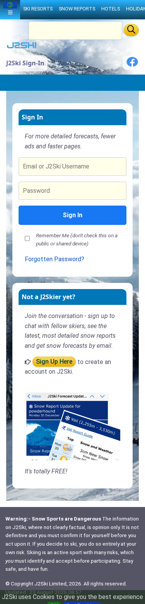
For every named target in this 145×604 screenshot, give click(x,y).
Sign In (72, 215)
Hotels (110, 9)
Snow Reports (77, 9)
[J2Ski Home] (21, 47)
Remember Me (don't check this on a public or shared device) (77, 239)
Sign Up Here (54, 362)
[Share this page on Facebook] (132, 65)
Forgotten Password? (54, 259)
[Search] (131, 30)
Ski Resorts (38, 9)
